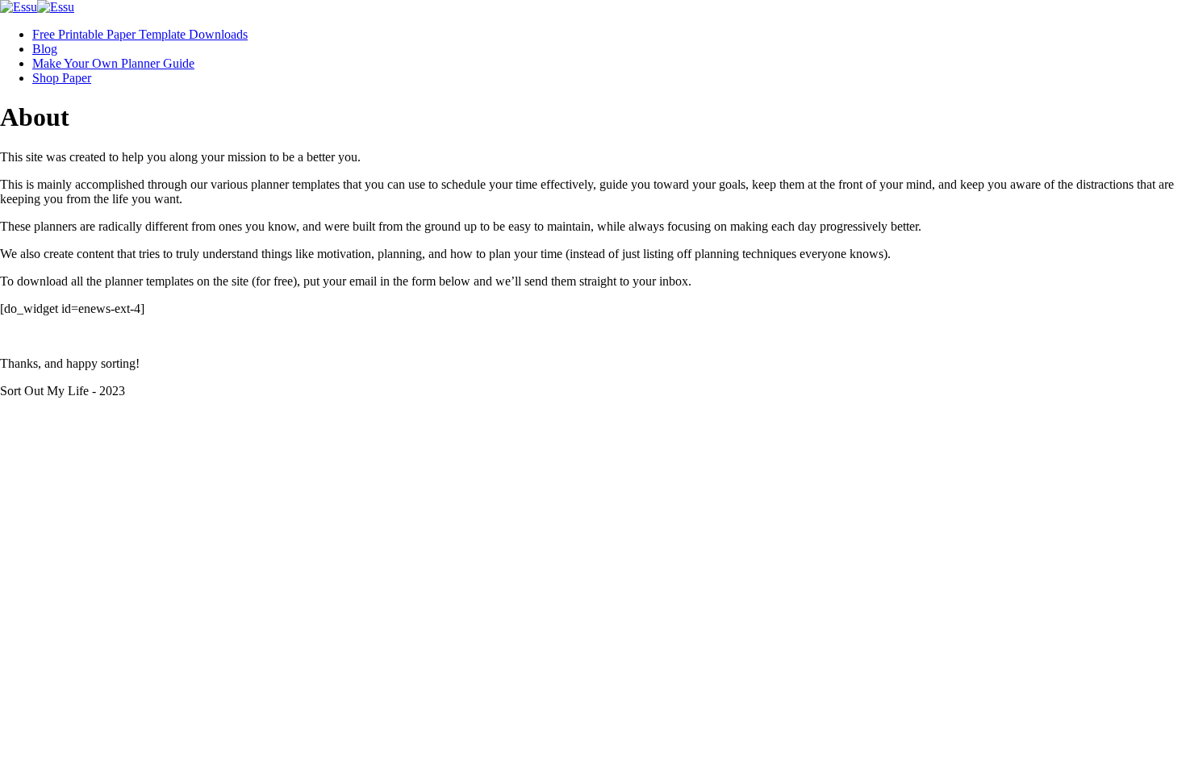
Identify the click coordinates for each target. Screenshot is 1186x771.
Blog (44, 49)
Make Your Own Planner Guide (113, 63)
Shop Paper (61, 78)
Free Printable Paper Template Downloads (140, 34)
